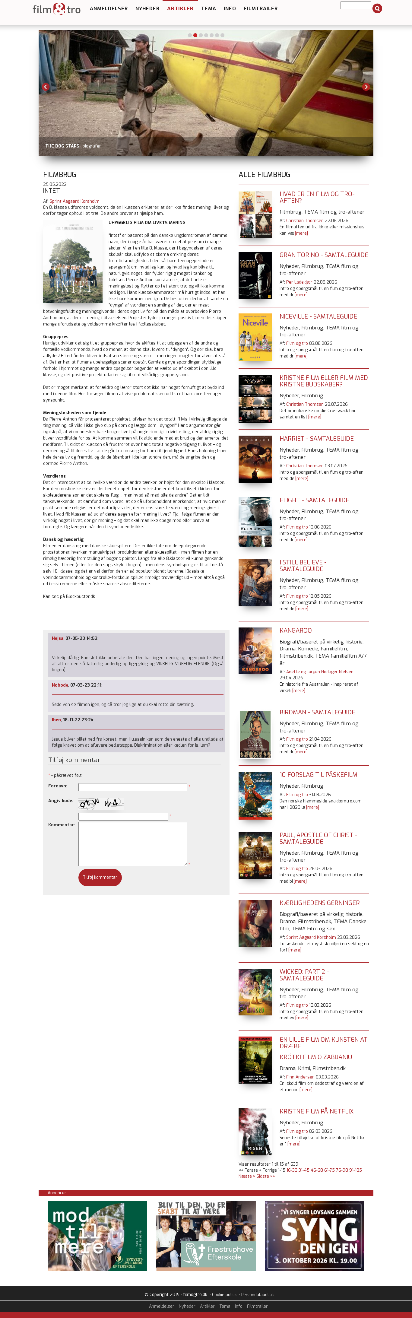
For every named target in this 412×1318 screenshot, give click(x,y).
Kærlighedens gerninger (320, 903)
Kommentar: (61, 825)
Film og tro (297, 343)
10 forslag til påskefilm (318, 775)
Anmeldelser (109, 8)
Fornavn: (57, 786)
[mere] (301, 233)
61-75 (329, 1170)
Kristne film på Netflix (316, 1111)
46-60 (317, 1170)
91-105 (355, 1170)
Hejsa (57, 638)
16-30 (292, 1170)
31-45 (304, 1170)
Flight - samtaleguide (314, 500)
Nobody (60, 685)
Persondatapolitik (257, 1294)
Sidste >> (266, 1176)
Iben (56, 720)
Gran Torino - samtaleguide (324, 255)
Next (366, 87)
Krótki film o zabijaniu (316, 1057)
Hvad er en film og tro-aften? (317, 197)
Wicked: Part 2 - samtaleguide (304, 975)
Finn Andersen (300, 1077)
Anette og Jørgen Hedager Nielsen (319, 672)
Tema (208, 8)
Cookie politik (224, 1294)
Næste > (247, 1176)
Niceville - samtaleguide (318, 317)
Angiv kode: (60, 801)
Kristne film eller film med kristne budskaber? (324, 381)
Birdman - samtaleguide (317, 712)
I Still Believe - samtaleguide (303, 565)
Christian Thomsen (305, 221)
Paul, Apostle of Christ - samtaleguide (318, 838)
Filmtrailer (261, 8)
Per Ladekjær (299, 282)
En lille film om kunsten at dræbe (324, 1043)
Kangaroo (296, 631)
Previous (46, 87)
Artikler (180, 8)
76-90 (342, 1170)
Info (230, 8)
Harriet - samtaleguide (317, 439)
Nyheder (147, 8)
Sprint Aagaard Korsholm (75, 201)
